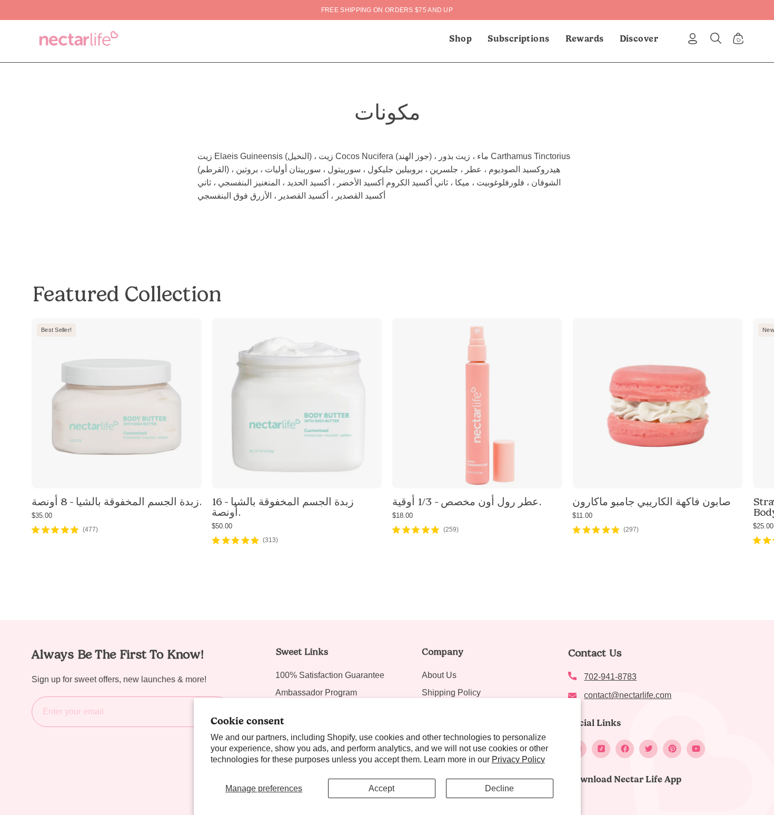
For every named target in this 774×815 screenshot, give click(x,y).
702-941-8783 (610, 676)
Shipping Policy (451, 692)
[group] (387, 10)
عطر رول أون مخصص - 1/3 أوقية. (466, 501)
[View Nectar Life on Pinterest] (672, 749)
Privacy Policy (518, 759)
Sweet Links (301, 651)
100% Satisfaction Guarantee (329, 675)
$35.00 (42, 515)
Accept (381, 788)
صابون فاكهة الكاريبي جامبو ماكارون (651, 501)
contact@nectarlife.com (627, 695)
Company (442, 651)
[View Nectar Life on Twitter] (648, 749)
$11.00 (582, 515)
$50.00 (222, 526)
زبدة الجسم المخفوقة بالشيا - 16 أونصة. (283, 506)
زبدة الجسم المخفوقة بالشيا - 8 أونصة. (116, 501)
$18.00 (402, 515)
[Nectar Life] (79, 38)
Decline (499, 788)
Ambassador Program (316, 692)
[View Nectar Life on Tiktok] (601, 749)
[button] (519, 38)
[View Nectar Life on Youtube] (696, 749)
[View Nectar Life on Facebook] (625, 749)
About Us (439, 675)
